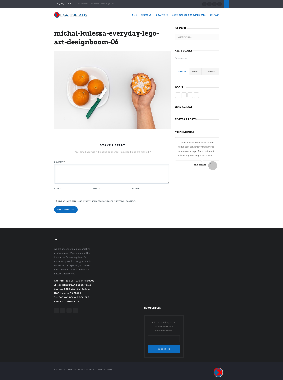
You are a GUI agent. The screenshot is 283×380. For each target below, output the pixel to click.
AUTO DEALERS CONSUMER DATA (188, 15)
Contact (214, 15)
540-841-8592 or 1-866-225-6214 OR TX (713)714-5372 (96, 4)
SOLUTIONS (162, 15)
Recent (195, 72)
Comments (210, 72)
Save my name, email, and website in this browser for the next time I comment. (97, 201)
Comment (59, 162)
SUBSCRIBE (164, 349)
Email (96, 189)
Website (136, 189)
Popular (182, 72)
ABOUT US (146, 15)
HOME (134, 15)
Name (57, 189)
